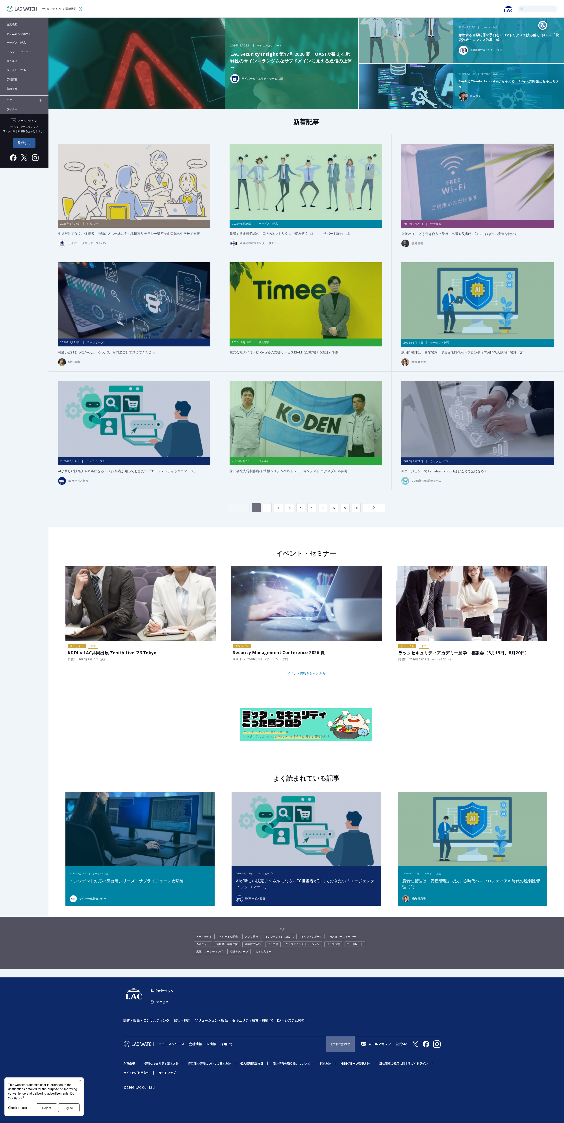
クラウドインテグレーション (302, 944)
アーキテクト (204, 936)
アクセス (162, 1002)
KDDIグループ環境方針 (355, 1063)
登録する (24, 143)
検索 (521, 8)
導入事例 (12, 61)
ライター (12, 109)
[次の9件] (374, 507)
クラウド (273, 944)
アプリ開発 (251, 936)
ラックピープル (16, 70)
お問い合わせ (340, 1044)
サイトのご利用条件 (136, 1073)
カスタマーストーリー (342, 936)
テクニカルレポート (19, 33)
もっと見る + (263, 951)
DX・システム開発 (290, 1020)
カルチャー (203, 944)
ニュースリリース (171, 1044)
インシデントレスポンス (279, 936)
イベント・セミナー (19, 52)
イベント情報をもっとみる (306, 673)
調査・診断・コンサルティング (146, 1020)
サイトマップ (167, 1073)
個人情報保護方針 (251, 1063)
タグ (9, 100)
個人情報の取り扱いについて (291, 1063)
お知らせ (12, 88)
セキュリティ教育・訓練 (250, 1020)
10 (356, 507)
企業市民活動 (253, 944)
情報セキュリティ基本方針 (161, 1063)
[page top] (555, 1113)
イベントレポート (311, 936)
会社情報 (195, 1044)
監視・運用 (182, 1020)
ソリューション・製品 (211, 1020)
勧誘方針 (325, 1063)
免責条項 (129, 1063)
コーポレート (355, 944)
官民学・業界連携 (227, 944)
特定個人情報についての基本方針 (209, 1063)
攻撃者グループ (239, 951)
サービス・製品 (16, 42)
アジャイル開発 (228, 936)
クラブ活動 (333, 944)
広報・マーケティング (209, 951)
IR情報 (211, 1044)
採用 (224, 1044)
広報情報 (12, 79)
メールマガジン (379, 1044)
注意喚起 (12, 24)
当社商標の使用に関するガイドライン (403, 1063)
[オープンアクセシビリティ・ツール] (542, 25)
